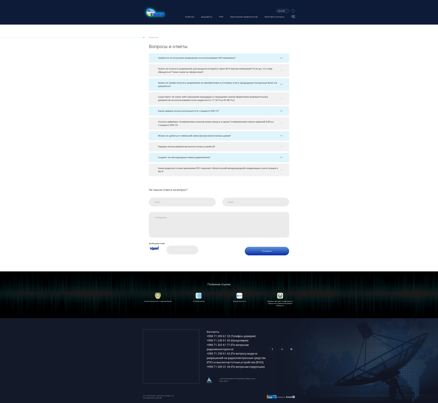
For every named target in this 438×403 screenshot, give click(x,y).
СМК (221, 17)
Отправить (267, 251)
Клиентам (189, 17)
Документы (206, 17)
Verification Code (157, 243)
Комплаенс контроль (274, 17)
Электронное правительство (244, 17)
